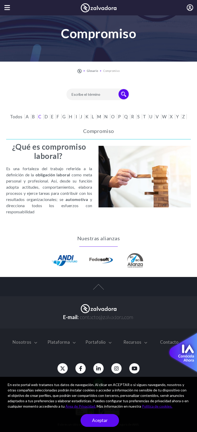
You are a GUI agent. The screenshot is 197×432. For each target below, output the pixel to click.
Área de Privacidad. (80, 406)
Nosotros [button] (22, 342)
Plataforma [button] (59, 342)
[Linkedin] (98, 368)
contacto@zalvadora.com (106, 317)
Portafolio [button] (95, 342)
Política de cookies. (157, 406)
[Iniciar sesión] (190, 8)
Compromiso (111, 70)
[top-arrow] (98, 289)
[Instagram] (116, 368)
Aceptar (100, 420)
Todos (16, 116)
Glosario (92, 70)
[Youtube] (134, 368)
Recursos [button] (132, 342)
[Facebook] (80, 368)
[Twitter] (62, 368)
